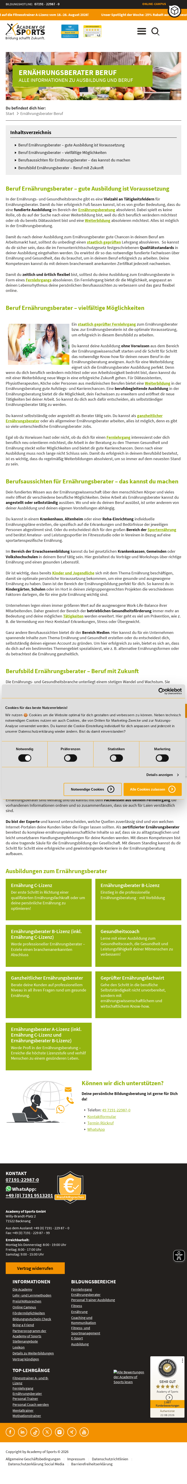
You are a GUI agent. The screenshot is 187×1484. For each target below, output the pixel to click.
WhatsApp (96, 1129)
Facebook (10, 1432)
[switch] (70, 758)
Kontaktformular (101, 1116)
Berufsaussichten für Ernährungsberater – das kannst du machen (74, 160)
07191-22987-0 (22, 1180)
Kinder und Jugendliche (73, 573)
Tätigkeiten (73, 616)
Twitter (47, 1432)
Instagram (59, 1432)
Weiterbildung (97, 220)
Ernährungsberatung (96, 209)
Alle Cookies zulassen (147, 789)
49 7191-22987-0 (116, 1110)
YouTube (84, 1432)
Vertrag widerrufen (35, 1268)
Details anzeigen (159, 775)
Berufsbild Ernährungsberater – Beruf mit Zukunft (61, 167)
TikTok (34, 1432)
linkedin (22, 1432)
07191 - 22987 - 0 (47, 4)
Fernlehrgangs (39, 280)
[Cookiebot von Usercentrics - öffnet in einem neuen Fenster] (162, 691)
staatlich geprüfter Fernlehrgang (107, 324)
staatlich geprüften (104, 242)
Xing (71, 1432)
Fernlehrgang (118, 437)
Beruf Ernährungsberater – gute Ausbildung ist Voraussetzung (71, 145)
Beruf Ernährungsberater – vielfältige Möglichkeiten (62, 152)
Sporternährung (162, 529)
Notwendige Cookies (87, 789)
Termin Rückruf (100, 1123)
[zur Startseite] (25, 31)
